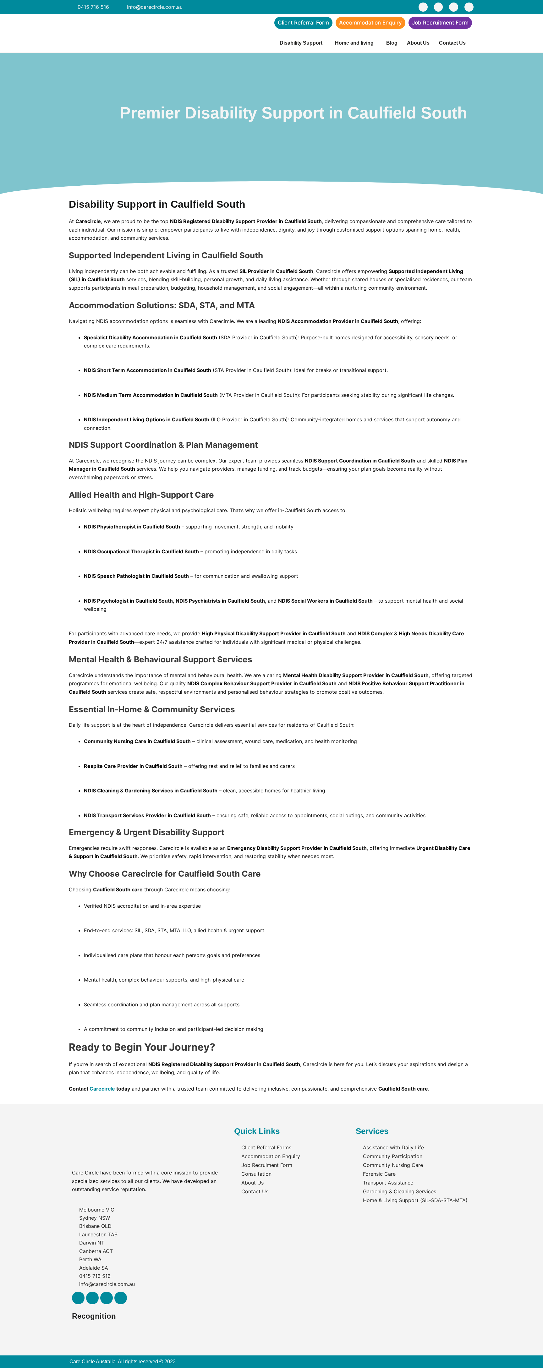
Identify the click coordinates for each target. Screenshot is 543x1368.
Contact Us (452, 43)
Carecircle (102, 1089)
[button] (302, 43)
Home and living (354, 43)
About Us (418, 43)
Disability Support (301, 43)
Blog (392, 43)
